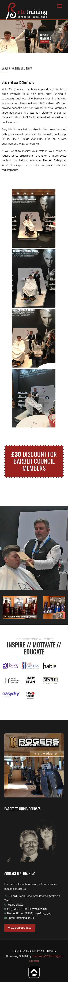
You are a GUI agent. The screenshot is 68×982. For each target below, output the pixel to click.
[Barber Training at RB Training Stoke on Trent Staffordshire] (33, 218)
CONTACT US (44, 41)
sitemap (34, 960)
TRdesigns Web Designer (47, 956)
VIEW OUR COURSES (19, 928)
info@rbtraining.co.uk (14, 165)
